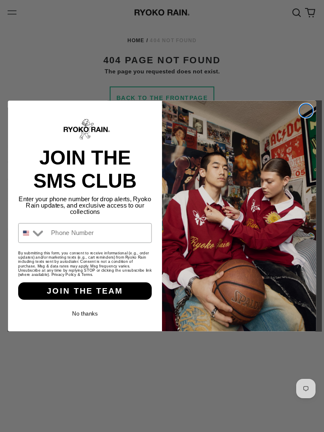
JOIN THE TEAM (85, 290)
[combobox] (33, 233)
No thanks (84, 313)
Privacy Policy (63, 275)
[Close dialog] (306, 111)
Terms (86, 275)
